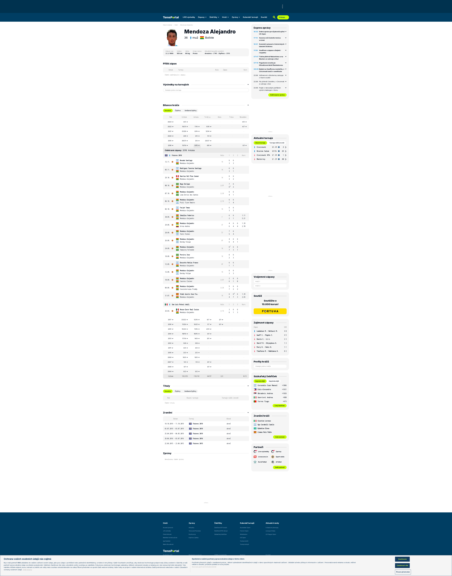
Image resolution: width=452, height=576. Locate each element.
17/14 (184, 338)
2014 (169, 334)
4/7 (243, 126)
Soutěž (264, 17)
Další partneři (280, 467)
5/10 (207, 126)
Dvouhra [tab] (168, 110)
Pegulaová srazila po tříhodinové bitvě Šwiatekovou (271, 64)
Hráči (224, 17)
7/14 (196, 126)
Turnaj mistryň (244, 544)
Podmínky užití (167, 555)
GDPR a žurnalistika (220, 555)
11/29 (184, 324)
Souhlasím (402, 559)
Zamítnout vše (402, 565)
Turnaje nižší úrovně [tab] (276, 143)
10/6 (184, 357)
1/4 (185, 362)
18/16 (184, 334)
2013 (169, 338)
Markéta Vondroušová (170, 537)
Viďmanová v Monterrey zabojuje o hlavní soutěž (271, 76)
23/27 (207, 141)
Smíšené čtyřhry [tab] (190, 110)
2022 (170, 126)
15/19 (184, 145)
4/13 (207, 329)
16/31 (184, 126)
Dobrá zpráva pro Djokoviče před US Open (272, 33)
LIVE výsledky (189, 17)
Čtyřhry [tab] (177, 391)
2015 (169, 329)
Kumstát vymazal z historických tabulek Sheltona (271, 45)
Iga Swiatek (166, 541)
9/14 (196, 131)
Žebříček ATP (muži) (220, 527)
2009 (170, 357)
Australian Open (245, 527)
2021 (169, 131)
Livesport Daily (270, 531)
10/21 (196, 324)
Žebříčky (213, 17)
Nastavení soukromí (195, 555)
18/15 (196, 334)
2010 (169, 352)
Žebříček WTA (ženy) (221, 531)
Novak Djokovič (168, 527)
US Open (243, 537)
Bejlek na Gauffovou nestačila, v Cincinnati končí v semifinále (271, 70)
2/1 (220, 320)
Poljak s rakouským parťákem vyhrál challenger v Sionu (270, 89)
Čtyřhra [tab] (178, 110)
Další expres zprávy (277, 95)
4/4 (184, 348)
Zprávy (235, 17)
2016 (169, 324)
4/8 (184, 136)
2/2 (184, 352)
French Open (244, 531)
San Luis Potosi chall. (181, 304)
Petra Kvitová (167, 534)
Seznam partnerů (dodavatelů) (204, 567)
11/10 (196, 329)
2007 (170, 362)
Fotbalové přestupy (272, 527)
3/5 (196, 136)
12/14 (207, 131)
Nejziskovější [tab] (260, 381)
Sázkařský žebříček (220, 534)
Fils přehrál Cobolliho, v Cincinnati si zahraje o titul (271, 83)
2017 (169, 320)
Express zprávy (193, 537)
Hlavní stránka (167, 25)
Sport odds (280, 457)
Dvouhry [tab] (168, 391)
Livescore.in (263, 457)
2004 (170, 371)
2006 (170, 367)
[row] (206, 122)
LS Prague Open (271, 534)
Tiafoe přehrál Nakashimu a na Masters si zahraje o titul (271, 58)
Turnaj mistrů (244, 541)
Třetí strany (27, 570)
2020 (170, 136)
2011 (169, 348)
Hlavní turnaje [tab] (260, 143)
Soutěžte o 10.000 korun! (270, 302)
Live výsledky (263, 451)
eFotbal (279, 462)
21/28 (184, 131)
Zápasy (201, 17)
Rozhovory (192, 534)
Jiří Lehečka (167, 531)
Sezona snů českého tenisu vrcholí (270, 39)
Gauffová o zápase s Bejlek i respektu (270, 51)
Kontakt (268, 555)
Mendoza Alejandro (186, 25)
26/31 (184, 141)
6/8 (208, 145)
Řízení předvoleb (403, 572)
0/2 (184, 371)
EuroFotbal (262, 462)
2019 (169, 141)
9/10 (196, 145)
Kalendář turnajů (250, 17)
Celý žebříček (280, 405)
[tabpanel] (206, 247)
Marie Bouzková (168, 544)
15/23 (184, 329)
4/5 (184, 122)
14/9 (196, 338)
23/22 (184, 320)
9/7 (208, 320)
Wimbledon (243, 534)
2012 (169, 343)
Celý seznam (280, 437)
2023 (170, 122)
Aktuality (191, 527)
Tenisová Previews (195, 531)
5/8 (184, 343)
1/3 (208, 136)
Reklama (242, 555)
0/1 (244, 145)
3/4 (196, 141)
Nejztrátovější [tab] (274, 381)
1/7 (208, 324)
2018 (169, 145)
